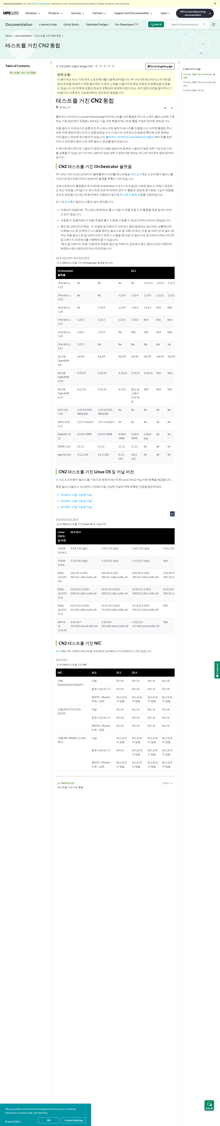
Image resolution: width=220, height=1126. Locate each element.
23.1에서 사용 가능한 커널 (76, 506)
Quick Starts (71, 24)
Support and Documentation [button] (131, 13)
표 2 (67, 201)
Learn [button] (164, 13)
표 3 (58, 651)
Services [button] (76, 13)
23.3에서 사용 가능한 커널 (76, 494)
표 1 (138, 174)
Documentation (19, 24)
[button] (209, 1105)
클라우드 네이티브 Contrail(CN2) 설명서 (130, 136)
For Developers (127, 24)
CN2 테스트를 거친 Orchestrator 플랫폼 (199, 76)
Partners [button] (98, 13)
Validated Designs (97, 24)
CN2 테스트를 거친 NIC (193, 90)
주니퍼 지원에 (129, 194)
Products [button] (53, 13)
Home (9, 35)
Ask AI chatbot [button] (39, 3)
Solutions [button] (31, 13)
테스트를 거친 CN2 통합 (23, 72)
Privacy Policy (12, 1121)
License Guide (48, 24)
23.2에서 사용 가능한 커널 (76, 500)
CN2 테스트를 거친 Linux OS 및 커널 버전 (199, 84)
